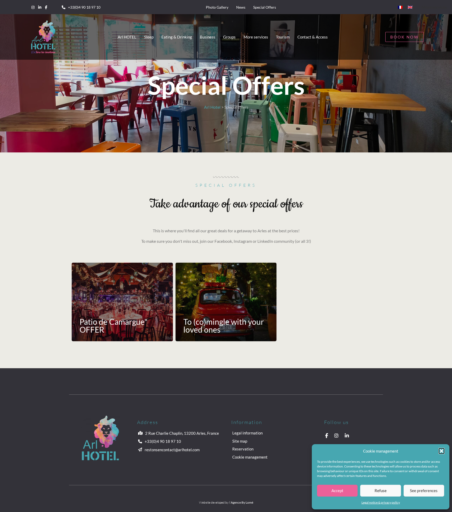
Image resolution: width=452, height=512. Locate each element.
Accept (337, 490)
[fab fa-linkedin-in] (39, 6)
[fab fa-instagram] (33, 6)
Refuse (381, 490)
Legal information (247, 433)
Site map (239, 441)
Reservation (242, 449)
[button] (441, 451)
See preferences (424, 490)
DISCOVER (80, 301)
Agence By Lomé (242, 502)
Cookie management (250, 457)
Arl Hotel (212, 106)
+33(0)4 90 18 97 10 (84, 7)
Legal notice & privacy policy (380, 502)
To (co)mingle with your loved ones (223, 325)
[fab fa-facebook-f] (46, 6)
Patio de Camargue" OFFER (114, 325)
